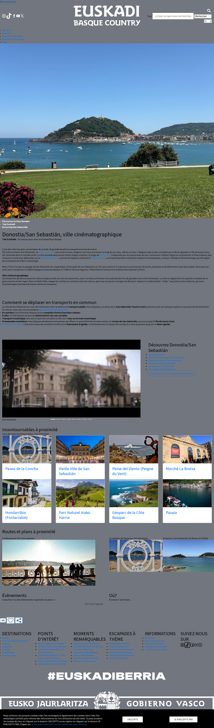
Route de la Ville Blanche (121, 649)
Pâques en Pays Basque (85, 661)
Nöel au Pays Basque (84, 655)
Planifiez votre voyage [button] (13, 39)
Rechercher (201, 16)
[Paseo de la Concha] (26, 449)
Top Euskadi (8, 224)
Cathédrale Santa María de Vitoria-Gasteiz (51, 651)
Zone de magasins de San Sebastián (165, 357)
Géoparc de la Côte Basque (128, 515)
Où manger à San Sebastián (161, 369)
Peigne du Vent (98, 257)
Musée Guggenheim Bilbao (51, 643)
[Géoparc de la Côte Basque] (133, 493)
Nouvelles (150, 637)
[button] (209, 10)
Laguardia (7, 646)
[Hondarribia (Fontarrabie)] (26, 493)
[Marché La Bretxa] (187, 449)
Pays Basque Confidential (121, 655)
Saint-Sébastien (156, 354)
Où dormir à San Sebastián (161, 366)
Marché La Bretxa (180, 468)
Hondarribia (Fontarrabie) (16, 515)
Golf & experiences (118, 658)
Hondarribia (8, 652)
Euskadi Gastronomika (120, 652)
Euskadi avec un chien (119, 643)
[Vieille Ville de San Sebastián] (80, 449)
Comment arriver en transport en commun (171, 373)
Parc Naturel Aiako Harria (74, 515)
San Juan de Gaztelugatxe (15, 640)
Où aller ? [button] (7, 30)
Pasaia (171, 512)
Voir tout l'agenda (94, 603)
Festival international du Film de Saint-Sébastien (88, 648)
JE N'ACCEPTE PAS (183, 719)
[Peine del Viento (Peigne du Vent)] (133, 449)
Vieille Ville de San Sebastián (74, 471)
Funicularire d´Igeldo (12, 324)
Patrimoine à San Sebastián (162, 363)
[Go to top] (3, 620)
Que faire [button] (6, 33)
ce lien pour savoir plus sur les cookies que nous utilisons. (59, 724)
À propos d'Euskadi (154, 643)
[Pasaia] (187, 493)
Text (149, 16)
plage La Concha (46, 252)
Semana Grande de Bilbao (86, 643)
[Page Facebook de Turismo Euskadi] (14, 15)
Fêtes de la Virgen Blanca (86, 652)
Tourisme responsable (156, 649)
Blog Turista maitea (155, 640)
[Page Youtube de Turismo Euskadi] (18, 15)
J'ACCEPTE (132, 719)
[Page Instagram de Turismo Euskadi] (4, 15)
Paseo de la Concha (21, 468)
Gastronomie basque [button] (12, 36)
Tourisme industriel (119, 646)
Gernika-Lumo (9, 655)
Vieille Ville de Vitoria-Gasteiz (52, 661)
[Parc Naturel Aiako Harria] (80, 493)
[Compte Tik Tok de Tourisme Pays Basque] (9, 15)
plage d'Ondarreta (50, 257)
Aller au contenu (8, 1)
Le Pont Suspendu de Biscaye (52, 646)
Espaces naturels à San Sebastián (164, 360)
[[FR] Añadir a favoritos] (11, 620)
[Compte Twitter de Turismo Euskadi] (22, 15)
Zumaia (6, 649)
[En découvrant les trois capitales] (48, 562)
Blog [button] (4, 42)
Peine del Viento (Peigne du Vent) (132, 471)
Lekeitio (6, 643)
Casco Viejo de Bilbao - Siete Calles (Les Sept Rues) (52, 657)
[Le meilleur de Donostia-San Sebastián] (137, 555)
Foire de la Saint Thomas (86, 658)
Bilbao (5, 637)
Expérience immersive (156, 646)
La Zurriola (105, 255)
